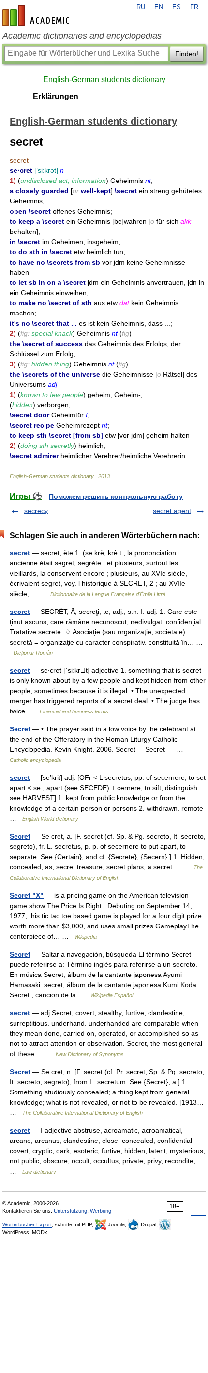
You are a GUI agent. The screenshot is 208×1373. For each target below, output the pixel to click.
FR (194, 7)
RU (140, 7)
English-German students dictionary (104, 79)
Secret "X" (27, 895)
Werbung (100, 1211)
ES (176, 7)
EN (158, 7)
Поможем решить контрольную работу (116, 496)
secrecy (36, 510)
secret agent (172, 510)
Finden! (186, 54)
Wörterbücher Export (27, 1224)
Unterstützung (70, 1211)
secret (20, 553)
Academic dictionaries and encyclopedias (82, 36)
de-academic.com (37, 15)
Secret (20, 729)
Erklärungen (55, 96)
